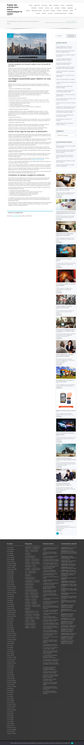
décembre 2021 (11, 657)
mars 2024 (10, 604)
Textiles (44, 13)
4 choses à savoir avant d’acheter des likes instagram (68, 619)
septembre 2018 (11, 733)
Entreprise (56, 5)
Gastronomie (69, 5)
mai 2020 (9, 694)
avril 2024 (9, 602)
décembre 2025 (11, 563)
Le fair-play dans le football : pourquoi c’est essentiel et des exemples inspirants (65, 91)
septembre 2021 (11, 663)
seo (37, 611)
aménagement (36, 547)
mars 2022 (10, 651)
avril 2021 (9, 672)
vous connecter (15, 215)
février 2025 (10, 582)
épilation (33, 627)
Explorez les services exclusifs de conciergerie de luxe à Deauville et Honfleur (50, 683)
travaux (27, 620)
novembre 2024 (11, 588)
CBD (34, 565)
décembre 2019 (11, 704)
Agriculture (37, 5)
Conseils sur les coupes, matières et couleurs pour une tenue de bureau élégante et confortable (51, 676)
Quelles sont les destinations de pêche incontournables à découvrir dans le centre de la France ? (66, 151)
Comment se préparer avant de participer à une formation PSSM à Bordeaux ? (50, 641)
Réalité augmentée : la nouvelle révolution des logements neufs (50, 591)
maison (27, 596)
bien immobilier (35, 559)
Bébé (50, 5)
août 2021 (10, 665)
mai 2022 (9, 647)
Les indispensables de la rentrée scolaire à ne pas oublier (50, 634)
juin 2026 (9, 551)
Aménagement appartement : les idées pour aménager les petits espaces (67, 606)
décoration (28, 575)
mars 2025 (10, 580)
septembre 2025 (11, 569)
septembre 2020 (11, 686)
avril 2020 (9, 696)
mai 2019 (9, 717)
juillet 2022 (10, 643)
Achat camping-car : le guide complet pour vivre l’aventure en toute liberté (51, 660)
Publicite (59, 10)
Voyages (71, 13)
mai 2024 (9, 600)
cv (26, 572)
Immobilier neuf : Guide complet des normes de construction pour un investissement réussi (66, 107)
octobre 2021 (10, 661)
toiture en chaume (29, 617)
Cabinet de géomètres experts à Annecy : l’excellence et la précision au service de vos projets (50, 627)
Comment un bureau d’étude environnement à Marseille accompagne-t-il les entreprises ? (50, 668)
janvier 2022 (10, 655)
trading (37, 617)
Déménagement (29, 581)
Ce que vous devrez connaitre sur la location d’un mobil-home (68, 602)
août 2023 (10, 618)
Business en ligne (35, 562)
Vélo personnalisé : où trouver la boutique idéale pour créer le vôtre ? (50, 645)
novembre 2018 (11, 729)
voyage (32, 620)
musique (34, 599)
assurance (28, 553)
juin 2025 (9, 575)
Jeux (52, 8)
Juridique (57, 8)
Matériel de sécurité (37, 10)
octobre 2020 (10, 684)
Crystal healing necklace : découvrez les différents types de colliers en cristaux (64, 47)
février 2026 (10, 559)
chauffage (28, 569)
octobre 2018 (10, 731)
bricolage (28, 562)
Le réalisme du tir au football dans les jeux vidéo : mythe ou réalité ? (65, 115)
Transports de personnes (60, 13)
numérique (28, 605)
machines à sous (34, 593)
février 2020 (10, 700)
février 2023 (10, 629)
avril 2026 (9, 555)
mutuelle (27, 602)
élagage (27, 627)
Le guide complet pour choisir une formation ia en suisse (50, 580)
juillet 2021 (10, 667)
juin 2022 (9, 645)
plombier (28, 608)
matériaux (28, 599)
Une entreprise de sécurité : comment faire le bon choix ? (69, 571)
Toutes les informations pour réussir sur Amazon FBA (68, 611)
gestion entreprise (29, 584)
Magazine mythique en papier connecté (65, 410)
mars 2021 (10, 674)
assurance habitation (30, 556)
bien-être (28, 559)
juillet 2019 (10, 713)
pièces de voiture (36, 605)
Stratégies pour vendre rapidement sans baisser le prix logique (64, 87)
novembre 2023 (11, 612)
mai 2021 (9, 670)
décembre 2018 (11, 727)
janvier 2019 (10, 725)
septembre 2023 (11, 616)
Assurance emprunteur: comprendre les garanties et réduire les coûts (51, 620)
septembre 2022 (11, 639)
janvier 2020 (10, 702)
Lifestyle (63, 8)
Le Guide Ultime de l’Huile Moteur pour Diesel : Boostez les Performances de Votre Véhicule (50, 656)
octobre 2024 (10, 590)
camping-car (28, 565)
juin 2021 (9, 668)
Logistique (70, 8)
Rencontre (65, 10)
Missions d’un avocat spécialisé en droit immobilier (68, 548)
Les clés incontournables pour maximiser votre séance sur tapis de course (65, 99)
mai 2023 (9, 623)
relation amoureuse (30, 611)
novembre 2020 (11, 682)
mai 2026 (9, 553)
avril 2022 (9, 649)
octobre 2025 (10, 567)
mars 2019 (10, 721)
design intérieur (32, 572)
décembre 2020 (11, 680)
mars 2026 (10, 557)
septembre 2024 (11, 592)
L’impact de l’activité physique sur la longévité (65, 79)
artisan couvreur (34, 550)
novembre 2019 (11, 706)
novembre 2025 (11, 565)
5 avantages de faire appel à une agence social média (68, 626)
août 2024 (10, 594)
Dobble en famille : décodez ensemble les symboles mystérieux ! (64, 124)
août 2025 (10, 571)
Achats (30, 5)
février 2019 (10, 723)
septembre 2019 (11, 710)
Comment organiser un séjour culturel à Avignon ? (68, 561)
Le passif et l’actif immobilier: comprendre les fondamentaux (49, 571)
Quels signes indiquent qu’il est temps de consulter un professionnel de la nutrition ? (50, 688)
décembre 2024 (11, 586)
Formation (37, 581)
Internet (47, 8)
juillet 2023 (10, 620)
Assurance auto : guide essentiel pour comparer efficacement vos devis (64, 63)
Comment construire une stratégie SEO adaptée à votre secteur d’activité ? (51, 664)
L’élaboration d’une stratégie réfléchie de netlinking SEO (65, 165)
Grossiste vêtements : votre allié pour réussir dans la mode (50, 574)
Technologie (36, 614)
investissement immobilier (31, 590)
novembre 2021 (11, 659)
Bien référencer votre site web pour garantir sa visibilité (69, 634)
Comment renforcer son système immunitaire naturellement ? (50, 557)
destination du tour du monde (37, 159)
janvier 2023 (10, 631)
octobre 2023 (10, 614)
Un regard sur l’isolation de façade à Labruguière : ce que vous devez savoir (64, 156)
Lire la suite (59, 197)
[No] (82, 743)
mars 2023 (10, 627)
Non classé (46, 10)
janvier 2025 (10, 584)
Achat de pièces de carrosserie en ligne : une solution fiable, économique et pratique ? (65, 111)
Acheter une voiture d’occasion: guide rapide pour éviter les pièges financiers (65, 51)
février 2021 (10, 676)
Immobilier (34, 8)
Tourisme (50, 13)
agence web (28, 547)
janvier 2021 (10, 678)
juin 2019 (9, 715)
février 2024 (10, 606)
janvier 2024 (10, 608)
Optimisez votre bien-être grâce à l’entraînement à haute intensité (50, 672)
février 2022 (10, 653)
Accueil (68, 21)
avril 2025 (9, 579)
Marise (10, 60)
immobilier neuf (29, 587)
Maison (28, 10)
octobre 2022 (10, 637)
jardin (27, 593)
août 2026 (10, 547)
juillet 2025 (10, 573)
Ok (72, 743)
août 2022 (10, 641)
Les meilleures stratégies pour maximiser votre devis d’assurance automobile (50, 692)
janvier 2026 (10, 561)
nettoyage (34, 602)
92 (61, 533)
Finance (62, 5)
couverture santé (35, 569)
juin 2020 (9, 692)
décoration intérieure (30, 578)
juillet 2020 (10, 690)
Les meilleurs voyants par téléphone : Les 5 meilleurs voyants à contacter (69, 585)
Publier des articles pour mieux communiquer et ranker (14, 9)
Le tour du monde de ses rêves (26, 60)
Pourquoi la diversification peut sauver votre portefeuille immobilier (50, 631)
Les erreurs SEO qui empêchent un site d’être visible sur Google (50, 648)
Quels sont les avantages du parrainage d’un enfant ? (68, 568)
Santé (71, 10)
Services (38, 13)
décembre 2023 (11, 610)
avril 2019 (9, 719)
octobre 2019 (10, 708)
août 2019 (10, 711)
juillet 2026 (10, 549)
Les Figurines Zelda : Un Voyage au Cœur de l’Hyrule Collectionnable (68, 575)
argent (27, 550)
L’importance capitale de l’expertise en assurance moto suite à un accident (64, 59)
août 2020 (10, 688)
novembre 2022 (11, 635)
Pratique (53, 10)
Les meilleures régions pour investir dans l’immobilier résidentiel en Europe (51, 623)
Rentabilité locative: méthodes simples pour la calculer (49, 680)
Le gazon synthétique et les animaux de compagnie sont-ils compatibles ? (69, 597)
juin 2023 (9, 622)
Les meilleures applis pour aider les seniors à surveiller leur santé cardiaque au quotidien (65, 68)
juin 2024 (9, 598)
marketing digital (34, 596)
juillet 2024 (10, 596)
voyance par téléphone (30, 624)
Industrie (41, 8)
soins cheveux (28, 614)
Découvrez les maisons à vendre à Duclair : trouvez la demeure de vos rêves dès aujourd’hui (50, 652)
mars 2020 (10, 698)
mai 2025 (9, 577)
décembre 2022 (11, 633)
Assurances (44, 5)
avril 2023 (9, 625)
